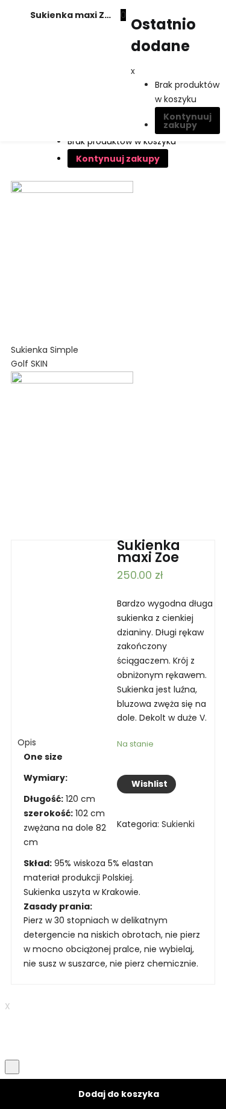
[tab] (113, 648)
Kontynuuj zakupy (187, 121)
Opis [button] (26, 742)
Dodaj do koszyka (118, 1094)
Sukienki (178, 824)
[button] (123, 15)
